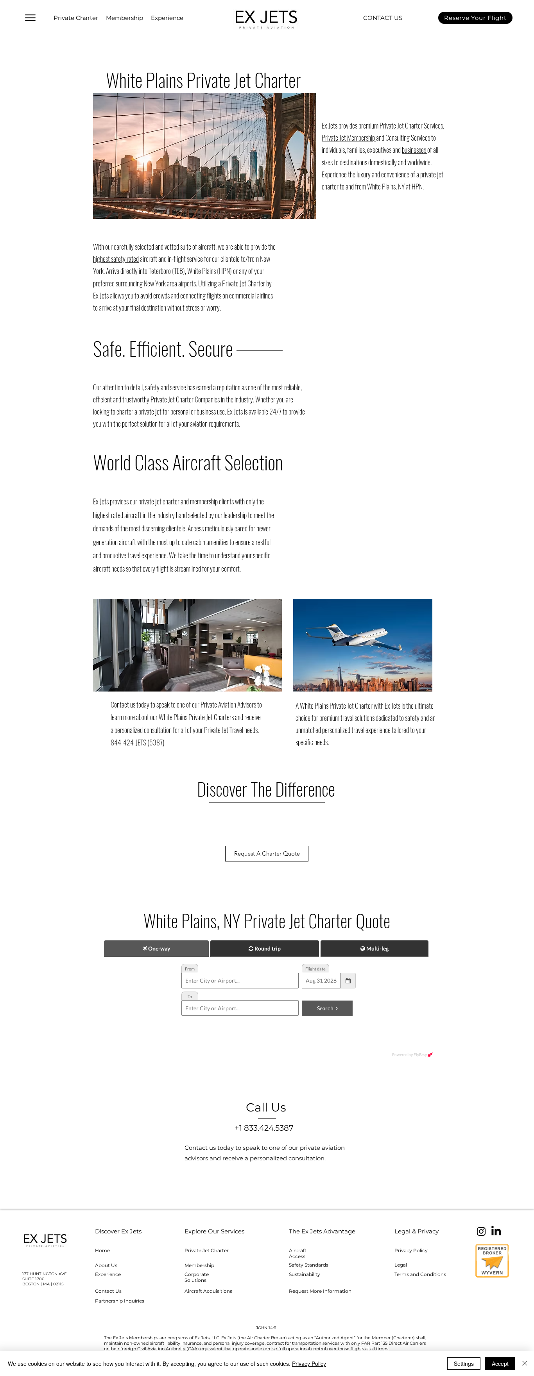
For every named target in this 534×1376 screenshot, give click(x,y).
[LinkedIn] (496, 1231)
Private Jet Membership (349, 137)
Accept (500, 1363)
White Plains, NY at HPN (395, 186)
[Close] (524, 1363)
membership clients (212, 501)
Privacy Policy (309, 1363)
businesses (414, 150)
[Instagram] (481, 1231)
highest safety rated (116, 259)
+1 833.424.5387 (264, 1128)
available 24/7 (265, 411)
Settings (464, 1363)
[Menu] (30, 17)
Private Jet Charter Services (411, 125)
